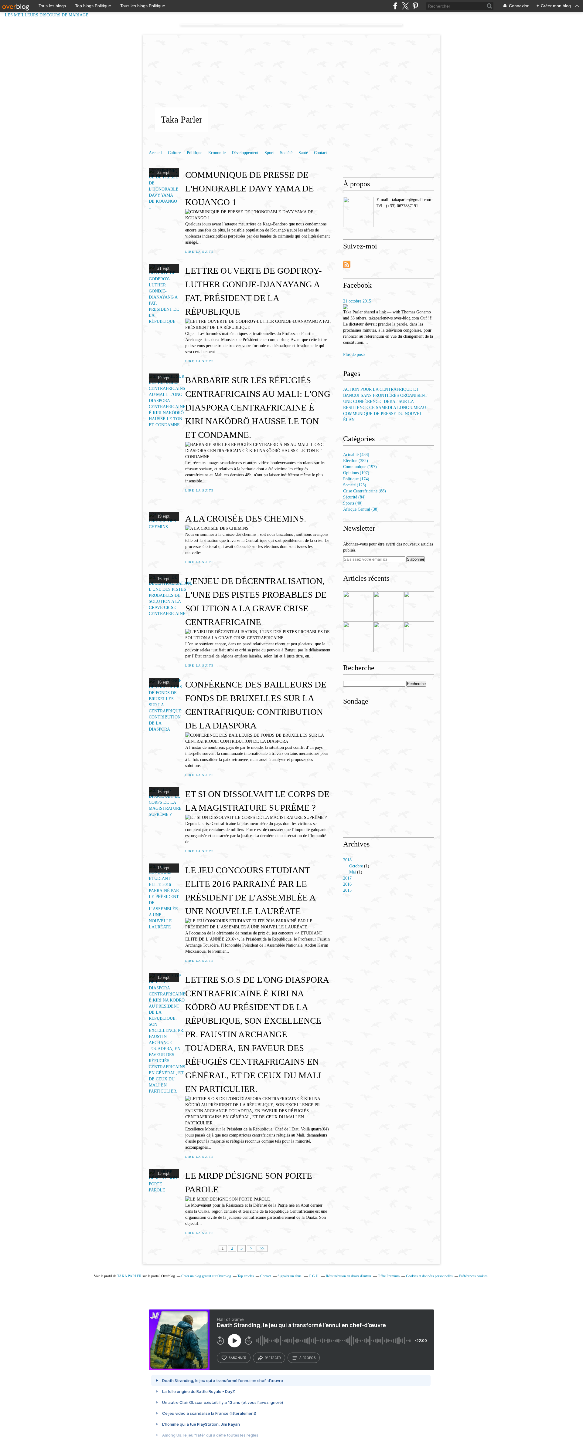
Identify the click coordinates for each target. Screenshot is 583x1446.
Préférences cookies (473, 1276)
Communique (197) (360, 467)
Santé (303, 152)
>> (262, 1248)
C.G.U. (314, 1276)
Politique (194, 152)
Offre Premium (389, 1276)
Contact (320, 152)
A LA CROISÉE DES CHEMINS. (245, 518)
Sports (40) (353, 503)
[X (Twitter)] (405, 5)
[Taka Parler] (358, 212)
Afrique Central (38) (361, 509)
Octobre (356, 866)
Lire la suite (199, 251)
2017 (347, 878)
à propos (307, 1358)
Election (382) (355, 460)
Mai (352, 872)
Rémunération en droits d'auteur (348, 1276)
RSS (346, 264)
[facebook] (395, 5)
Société (286, 152)
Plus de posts (354, 354)
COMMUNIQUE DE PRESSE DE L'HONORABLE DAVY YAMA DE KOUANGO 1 (249, 188)
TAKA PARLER (129, 1276)
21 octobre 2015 (357, 301)
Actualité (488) (356, 454)
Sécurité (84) (354, 497)
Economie (217, 152)
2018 (347, 860)
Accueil (155, 152)
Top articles (245, 1276)
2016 (347, 884)
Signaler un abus (290, 1276)
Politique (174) (356, 479)
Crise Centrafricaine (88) (364, 491)
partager (273, 1358)
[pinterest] (415, 5)
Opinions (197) (356, 473)
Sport (269, 152)
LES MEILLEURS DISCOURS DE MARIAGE (50, 15)
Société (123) (354, 485)
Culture (174, 152)
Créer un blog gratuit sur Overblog (206, 1276)
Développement (245, 152)
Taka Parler (181, 119)
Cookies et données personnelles (429, 1276)
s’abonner (237, 1358)
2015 (347, 890)
